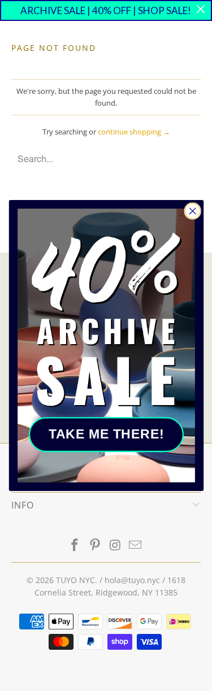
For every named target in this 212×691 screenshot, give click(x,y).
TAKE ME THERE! (105, 434)
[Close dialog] (192, 211)
